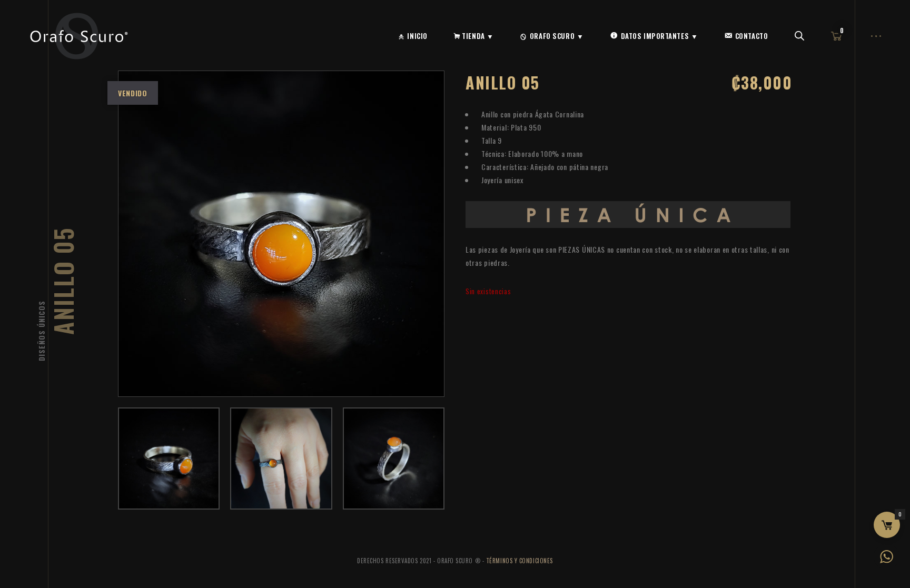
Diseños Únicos (41, 331)
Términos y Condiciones (519, 560)
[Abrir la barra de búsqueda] (799, 36)
